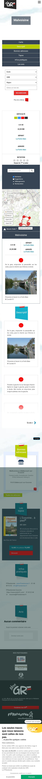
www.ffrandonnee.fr (23, 583)
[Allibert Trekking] (21, 676)
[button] (32, 170)
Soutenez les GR (20, 707)
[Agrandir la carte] (5, 199)
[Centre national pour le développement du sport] (21, 659)
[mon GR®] (20, 689)
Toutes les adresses (13, 495)
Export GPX (9, 219)
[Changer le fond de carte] (5, 202)
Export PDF (9, 223)
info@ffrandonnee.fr (20, 586)
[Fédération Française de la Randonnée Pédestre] (20, 715)
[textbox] (18, 170)
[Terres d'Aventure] (21, 667)
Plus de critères (19, 100)
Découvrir (14, 553)
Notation (21, 157)
